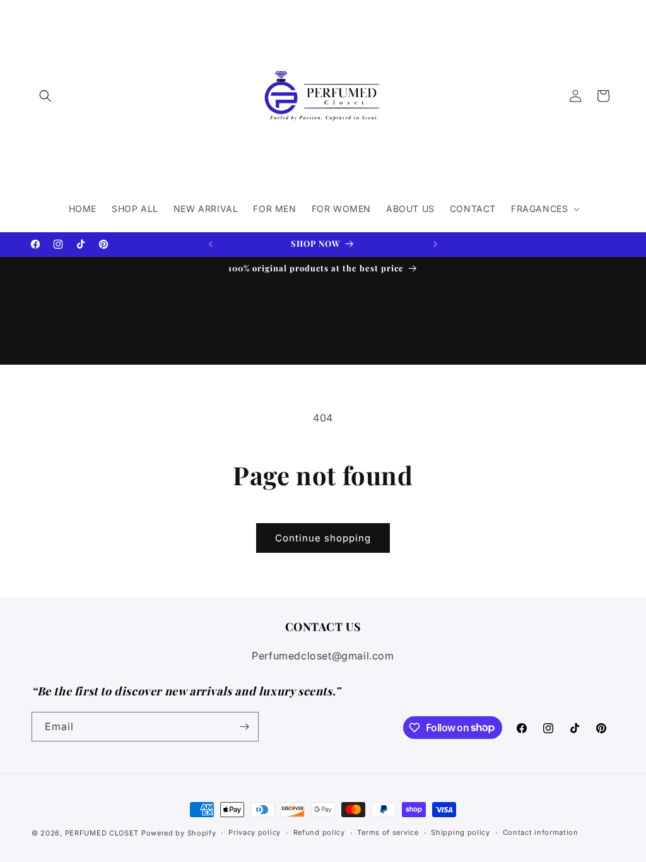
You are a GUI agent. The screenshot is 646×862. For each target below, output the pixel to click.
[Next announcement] (435, 244)
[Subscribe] (244, 726)
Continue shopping (323, 538)
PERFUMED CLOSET (102, 833)
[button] (45, 96)
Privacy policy (254, 832)
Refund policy (319, 832)
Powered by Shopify (178, 833)
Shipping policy (460, 832)
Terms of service (387, 832)
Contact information (540, 832)
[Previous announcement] (211, 244)
